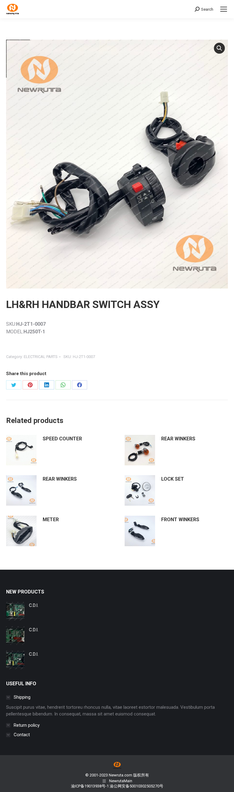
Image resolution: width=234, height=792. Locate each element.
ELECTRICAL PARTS (41, 356)
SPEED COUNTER (62, 439)
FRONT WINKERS (180, 519)
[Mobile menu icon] (223, 9)
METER (51, 519)
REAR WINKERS (178, 439)
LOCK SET (172, 479)
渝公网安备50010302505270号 (136, 786)
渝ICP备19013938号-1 (90, 786)
